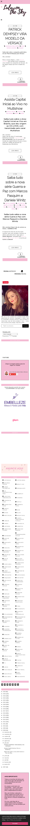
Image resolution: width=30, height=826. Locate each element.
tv (17, 209)
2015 (4, 715)
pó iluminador (8, 614)
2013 (4, 719)
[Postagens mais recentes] (9, 272)
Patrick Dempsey (12, 48)
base (18, 509)
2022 (4, 700)
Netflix (19, 501)
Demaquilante (21, 488)
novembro (7, 734)
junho (6, 755)
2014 (4, 717)
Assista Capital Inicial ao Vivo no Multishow (15, 103)
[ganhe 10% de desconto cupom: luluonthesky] (15, 412)
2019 (4, 706)
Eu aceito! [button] (15, 823)
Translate (14, 336)
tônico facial (21, 663)
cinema (6, 523)
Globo (17, 205)
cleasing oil (20, 523)
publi (18, 606)
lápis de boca (21, 575)
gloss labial (8, 564)
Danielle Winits (8, 205)
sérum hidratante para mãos (20, 655)
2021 (4, 702)
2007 (4, 767)
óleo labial (7, 676)
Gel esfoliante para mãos (7, 492)
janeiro (6, 764)
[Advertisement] (15, 449)
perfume (6, 594)
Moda (22, 46)
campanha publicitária (12, 46)
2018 (4, 708)
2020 (4, 704)
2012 (4, 721)
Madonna (19, 497)
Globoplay (20, 493)
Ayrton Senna (21, 480)
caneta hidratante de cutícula (19, 519)
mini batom (20, 577)
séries (13, 209)
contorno (7, 526)
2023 (4, 698)
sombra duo (7, 638)
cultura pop (21, 203)
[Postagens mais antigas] (20, 274)
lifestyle (20, 111)
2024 (4, 695)
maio (5, 757)
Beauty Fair (20, 484)
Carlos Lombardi (10, 203)
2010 (4, 726)
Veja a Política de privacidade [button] (13, 820)
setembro (7, 738)
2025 (4, 693)
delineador (7, 535)
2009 (4, 728)
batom (6, 512)
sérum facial (8, 656)
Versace (21, 48)
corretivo (20, 526)
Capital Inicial (11, 111)
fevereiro (6, 762)
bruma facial (21, 515)
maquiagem (7, 577)
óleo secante (21, 676)
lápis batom (7, 575)
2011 (4, 723)
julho (5, 742)
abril (5, 760)
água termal (21, 669)
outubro (6, 736)
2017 (4, 711)
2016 (4, 713)
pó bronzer (7, 608)
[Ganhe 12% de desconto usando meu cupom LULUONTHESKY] (15, 426)
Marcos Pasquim (20, 207)
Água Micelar (8, 669)
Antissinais (7, 480)
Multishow (9, 113)
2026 (4, 691)
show (22, 113)
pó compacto (21, 608)
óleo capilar (8, 673)
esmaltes (7, 547)
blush (19, 512)
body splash (8, 515)
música (17, 113)
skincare (6, 634)
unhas (6, 667)
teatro (19, 660)
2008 (4, 730)
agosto (6, 740)
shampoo (6, 626)
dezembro (7, 732)
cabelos (6, 520)
